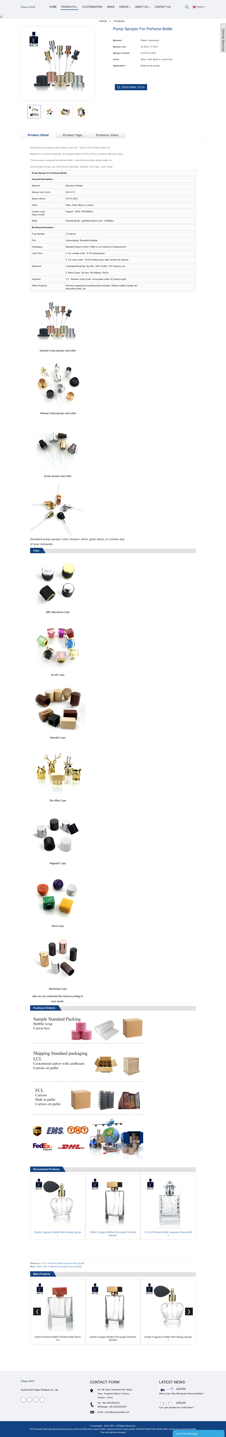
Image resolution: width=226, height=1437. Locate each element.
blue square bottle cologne (101, 1429)
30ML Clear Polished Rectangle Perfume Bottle (59, 1266)
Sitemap (47, 1429)
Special (55, 1429)
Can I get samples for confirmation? (176, 1407)
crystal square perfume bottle (73, 1429)
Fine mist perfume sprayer (113, 1432)
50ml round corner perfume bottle (179, 1429)
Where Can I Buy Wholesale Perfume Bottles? (181, 1393)
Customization (92, 7)
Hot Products (36, 1429)
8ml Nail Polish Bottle (152, 1429)
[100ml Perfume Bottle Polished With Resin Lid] (58, 1306)
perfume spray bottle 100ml (128, 1429)
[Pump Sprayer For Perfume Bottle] (34, 111)
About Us (141, 7)
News (111, 7)
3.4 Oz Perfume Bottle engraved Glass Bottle (168, 1233)
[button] (92, 112)
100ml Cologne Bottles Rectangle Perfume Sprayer (113, 1233)
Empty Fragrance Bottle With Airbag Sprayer (57, 1233)
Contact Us (163, 7)
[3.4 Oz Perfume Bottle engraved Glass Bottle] (168, 1201)
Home (53, 7)
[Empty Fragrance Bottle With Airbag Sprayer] (58, 1201)
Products (68, 7)
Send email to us (133, 87)
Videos (124, 7)
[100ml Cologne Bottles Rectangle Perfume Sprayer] (113, 1201)
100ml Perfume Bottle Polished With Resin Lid (58, 1338)
